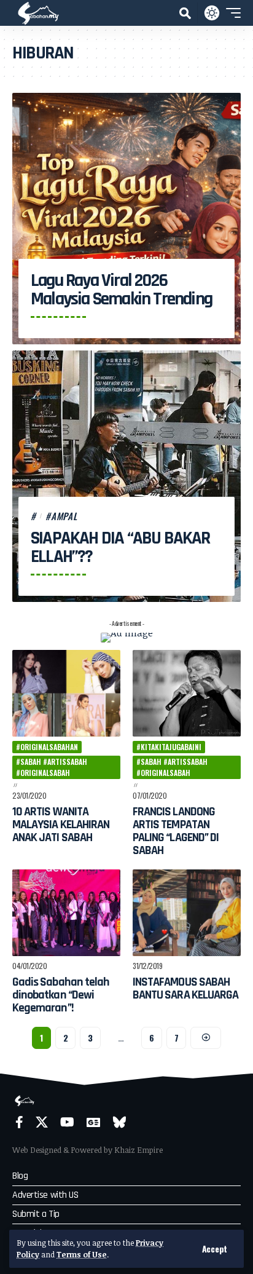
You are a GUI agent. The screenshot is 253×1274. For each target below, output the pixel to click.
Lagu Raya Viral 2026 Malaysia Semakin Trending (121, 290)
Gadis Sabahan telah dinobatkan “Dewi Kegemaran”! (60, 995)
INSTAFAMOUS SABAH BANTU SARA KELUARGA (185, 988)
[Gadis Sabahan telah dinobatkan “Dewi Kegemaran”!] (66, 912)
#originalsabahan (47, 747)
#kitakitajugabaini (168, 747)
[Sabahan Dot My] (38, 13)
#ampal (61, 516)
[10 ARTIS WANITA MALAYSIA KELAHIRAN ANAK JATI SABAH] (66, 693)
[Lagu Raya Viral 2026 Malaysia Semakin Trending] (126, 218)
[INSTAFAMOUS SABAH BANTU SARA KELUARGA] (187, 912)
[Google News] (93, 1122)
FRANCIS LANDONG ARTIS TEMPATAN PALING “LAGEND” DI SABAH (176, 831)
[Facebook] (19, 1122)
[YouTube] (67, 1122)
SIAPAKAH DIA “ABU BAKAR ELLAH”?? (120, 547)
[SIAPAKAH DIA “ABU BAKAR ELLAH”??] (126, 476)
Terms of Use (81, 1254)
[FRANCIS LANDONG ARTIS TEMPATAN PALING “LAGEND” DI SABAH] (187, 693)
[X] (42, 1122)
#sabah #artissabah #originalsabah (51, 767)
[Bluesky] (119, 1122)
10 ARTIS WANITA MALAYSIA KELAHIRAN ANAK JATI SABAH (60, 824)
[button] (214, 1248)
